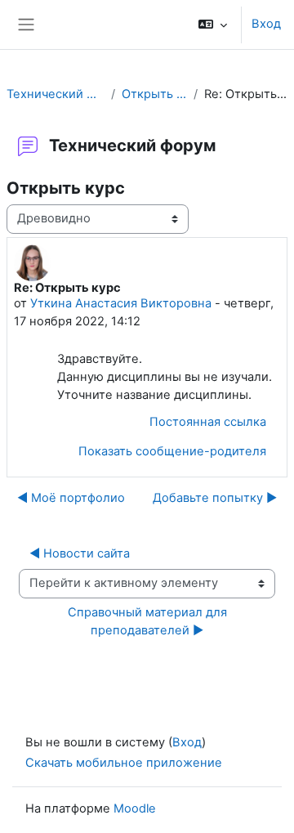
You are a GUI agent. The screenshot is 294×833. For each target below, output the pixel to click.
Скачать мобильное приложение (123, 762)
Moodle (135, 808)
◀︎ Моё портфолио (71, 497)
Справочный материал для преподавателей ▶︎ (149, 621)
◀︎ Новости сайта (79, 553)
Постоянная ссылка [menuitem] (207, 421)
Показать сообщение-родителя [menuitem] (172, 451)
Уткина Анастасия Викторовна (121, 303)
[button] (213, 24)
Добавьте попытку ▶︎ (215, 497)
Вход (266, 23)
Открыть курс (154, 94)
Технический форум (56, 94)
